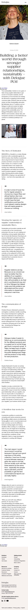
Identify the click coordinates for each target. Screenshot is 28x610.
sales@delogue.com (10, 591)
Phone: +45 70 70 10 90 (7, 593)
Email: (3, 591)
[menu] (25, 2)
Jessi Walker (4, 88)
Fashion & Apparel (14, 43)
